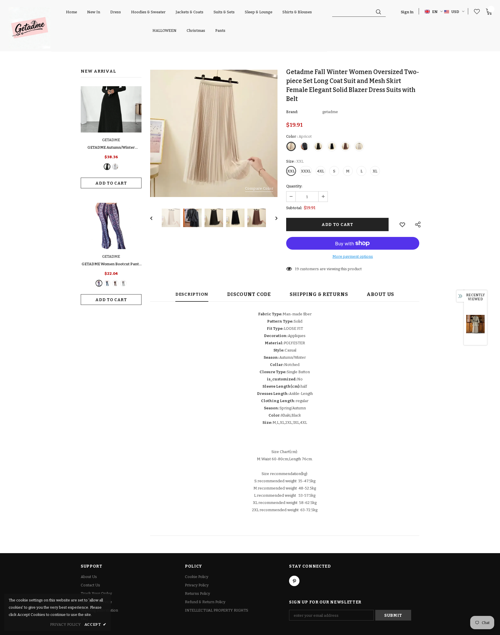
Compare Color (259, 188)
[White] (123, 283)
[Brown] (115, 283)
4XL (320, 171)
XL (375, 171)
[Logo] (29, 28)
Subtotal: (294, 208)
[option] (213, 133)
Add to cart (111, 183)
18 (297, 269)
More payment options (352, 256)
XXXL (306, 171)
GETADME (111, 140)
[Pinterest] (294, 581)
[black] (107, 167)
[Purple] (99, 283)
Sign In (407, 12)
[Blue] (107, 283)
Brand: (292, 112)
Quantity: (294, 186)
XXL (291, 171)
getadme (330, 112)
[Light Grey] (115, 167)
